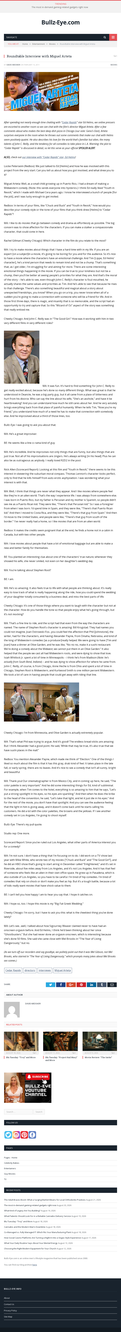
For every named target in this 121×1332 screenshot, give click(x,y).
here (34, 1264)
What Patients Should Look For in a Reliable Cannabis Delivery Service (37, 1216)
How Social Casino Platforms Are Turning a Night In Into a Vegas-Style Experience (42, 1237)
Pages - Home (10, 1157)
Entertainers (10, 1168)
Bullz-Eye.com (60, 22)
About (7, 1298)
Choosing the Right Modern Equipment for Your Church (30, 1248)
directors (30, 970)
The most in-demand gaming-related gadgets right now (60, 7)
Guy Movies (9, 1173)
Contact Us (9, 1304)
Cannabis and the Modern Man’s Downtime (24, 1226)
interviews (45, 970)
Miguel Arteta (63, 970)
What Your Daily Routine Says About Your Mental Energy (31, 1243)
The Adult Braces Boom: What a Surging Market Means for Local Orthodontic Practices (45, 1199)
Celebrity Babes (11, 1163)
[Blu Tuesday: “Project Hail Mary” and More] (60, 1043)
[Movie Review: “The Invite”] (100, 1043)
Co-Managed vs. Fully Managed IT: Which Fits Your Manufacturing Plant (37, 1232)
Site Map (8, 1316)
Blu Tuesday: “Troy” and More (21, 1057)
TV (5, 1179)
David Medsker (13, 65)
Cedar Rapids (69, 122)
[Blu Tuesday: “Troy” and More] (21, 1043)
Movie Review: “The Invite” (98, 1057)
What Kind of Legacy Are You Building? (22, 1210)
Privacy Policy (10, 1310)
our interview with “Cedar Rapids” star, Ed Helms (48, 157)
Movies (114, 65)
